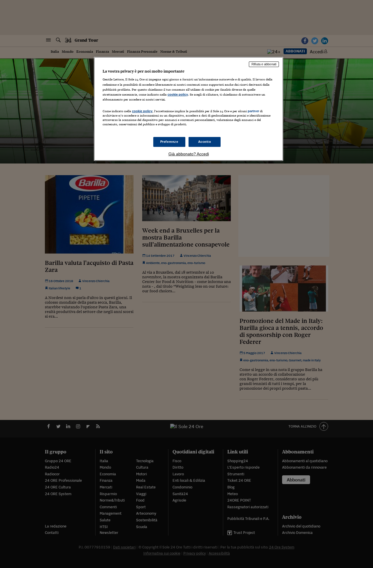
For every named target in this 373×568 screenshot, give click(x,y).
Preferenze (169, 141)
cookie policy (178, 94)
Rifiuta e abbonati (263, 64)
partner (253, 111)
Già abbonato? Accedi (188, 154)
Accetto (204, 141)
